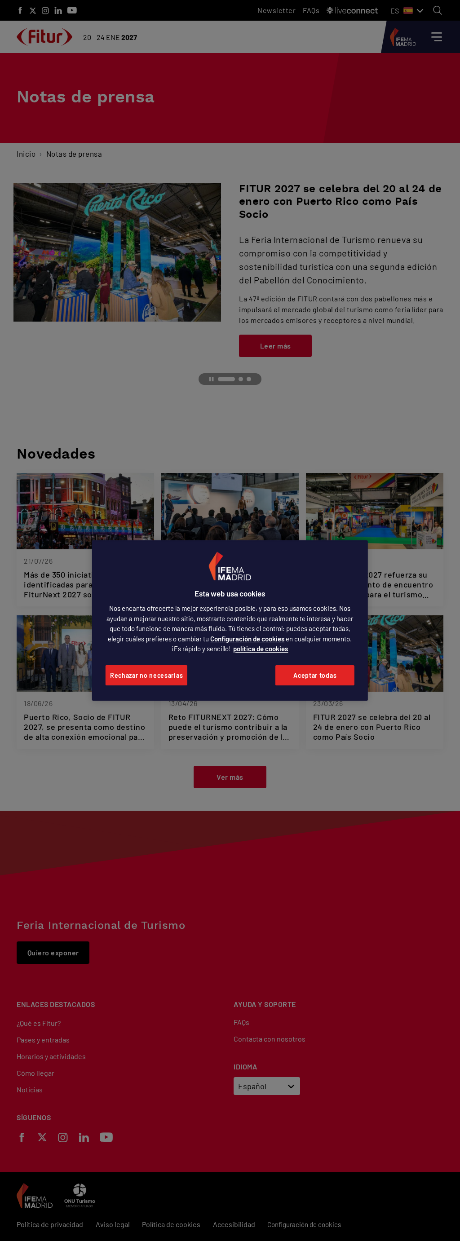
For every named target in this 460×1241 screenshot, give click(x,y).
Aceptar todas (314, 675)
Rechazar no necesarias (146, 675)
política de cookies (260, 649)
